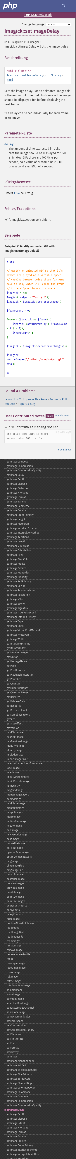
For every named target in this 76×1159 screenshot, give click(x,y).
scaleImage (13, 994)
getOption (12, 657)
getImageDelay (15, 475)
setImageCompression (20, 1101)
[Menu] (71, 6)
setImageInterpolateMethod (23, 1154)
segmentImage (15, 998)
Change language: (33, 24)
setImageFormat (16, 1132)
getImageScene (16, 603)
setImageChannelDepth (20, 1083)
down (12, 427)
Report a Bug (26, 404)
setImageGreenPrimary (20, 1145)
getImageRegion (16, 586)
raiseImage (13, 919)
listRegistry (13, 785)
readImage (13, 927)
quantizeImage (15, 896)
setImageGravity (16, 1141)
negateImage (14, 825)
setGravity (13, 1052)
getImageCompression (20, 466)
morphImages (15, 812)
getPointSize (14, 679)
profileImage (14, 892)
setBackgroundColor (18, 1016)
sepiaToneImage (16, 1012)
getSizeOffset (15, 723)
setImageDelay (15, 1109)
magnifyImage (15, 790)
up (6, 427)
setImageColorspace (19, 1092)
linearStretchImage (18, 776)
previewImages (15, 883)
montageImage (15, 808)
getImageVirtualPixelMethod (23, 630)
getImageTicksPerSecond (21, 612)
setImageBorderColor (19, 1078)
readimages (13, 941)
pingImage (13, 861)
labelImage (13, 768)
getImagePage (15, 554)
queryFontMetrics (17, 905)
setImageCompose (17, 1096)
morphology (13, 816)
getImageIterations (18, 537)
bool (10, 80)
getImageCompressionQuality (24, 470)
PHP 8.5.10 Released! (38, 14)
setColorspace (15, 1021)
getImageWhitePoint (18, 634)
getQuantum (14, 683)
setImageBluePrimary (19, 1074)
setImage (12, 1056)
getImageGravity (16, 510)
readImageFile (15, 936)
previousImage (15, 887)
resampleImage (16, 963)
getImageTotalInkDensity (21, 617)
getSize (11, 719)
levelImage (13, 772)
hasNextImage (15, 737)
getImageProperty (17, 577)
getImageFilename (17, 492)
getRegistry (13, 697)
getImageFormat (16, 497)
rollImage (12, 976)
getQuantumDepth (17, 688)
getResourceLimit (17, 710)
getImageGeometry (18, 506)
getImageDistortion (18, 488)
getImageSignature (18, 608)
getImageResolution (18, 594)
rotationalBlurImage (18, 985)
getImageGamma (17, 501)
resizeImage (14, 972)
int (47, 75)
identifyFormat (15, 745)
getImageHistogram (18, 523)
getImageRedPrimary (19, 581)
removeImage (15, 950)
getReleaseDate (16, 701)
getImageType (15, 621)
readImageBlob (15, 932)
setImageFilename (17, 1127)
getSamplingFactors (18, 714)
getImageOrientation (19, 550)
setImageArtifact (16, 1065)
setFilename (14, 1034)
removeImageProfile (18, 954)
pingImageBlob (15, 865)
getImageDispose (17, 483)
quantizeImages (16, 901)
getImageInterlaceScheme (22, 528)
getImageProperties (18, 572)
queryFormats (15, 914)
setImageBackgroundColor (22, 1069)
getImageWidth (15, 639)
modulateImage (16, 803)
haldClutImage (15, 732)
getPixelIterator (16, 670)
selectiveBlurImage (18, 1003)
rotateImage (14, 981)
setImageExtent (16, 1123)
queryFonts (13, 910)
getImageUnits (15, 626)
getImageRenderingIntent (21, 590)
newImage (13, 830)
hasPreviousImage (17, 741)
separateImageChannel (20, 1007)
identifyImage (15, 750)
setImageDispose (17, 1118)
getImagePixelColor (18, 559)
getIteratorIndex (16, 648)
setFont (11, 1043)
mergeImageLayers (18, 794)
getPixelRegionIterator (20, 674)
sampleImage (15, 990)
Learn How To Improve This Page (25, 399)
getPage (11, 665)
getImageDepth (16, 479)
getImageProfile (16, 563)
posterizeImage (16, 879)
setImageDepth (16, 1114)
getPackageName (17, 661)
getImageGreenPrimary (20, 515)
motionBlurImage (17, 821)
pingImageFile (15, 870)
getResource (14, 705)
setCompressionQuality (20, 1030)
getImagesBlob (15, 599)
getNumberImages (17, 652)
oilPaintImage (15, 848)
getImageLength (16, 541)
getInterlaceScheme (18, 643)
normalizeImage (16, 843)
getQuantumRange (17, 692)
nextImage (13, 839)
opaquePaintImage (18, 852)
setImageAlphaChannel (20, 1061)
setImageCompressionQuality (24, 1105)
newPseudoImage (17, 834)
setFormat (13, 1047)
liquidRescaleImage (18, 781)
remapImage (14, 945)
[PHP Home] (10, 6)
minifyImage (14, 799)
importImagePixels (18, 759)
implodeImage (15, 754)
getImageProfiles (16, 568)
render (10, 958)
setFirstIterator (15, 1038)
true (17, 193)
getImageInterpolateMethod (23, 532)
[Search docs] (63, 6)
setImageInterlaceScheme (22, 1149)
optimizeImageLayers (19, 856)
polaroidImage (15, 874)
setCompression (16, 1025)
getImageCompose (17, 461)
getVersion (13, 728)
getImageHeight (16, 519)
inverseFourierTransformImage (25, 763)
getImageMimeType (18, 546)
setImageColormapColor (21, 1087)
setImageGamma (17, 1136)
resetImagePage (16, 967)
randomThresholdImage (20, 923)
